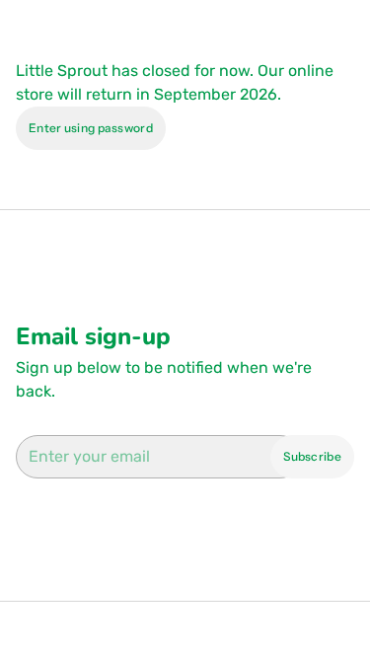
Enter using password (91, 127)
